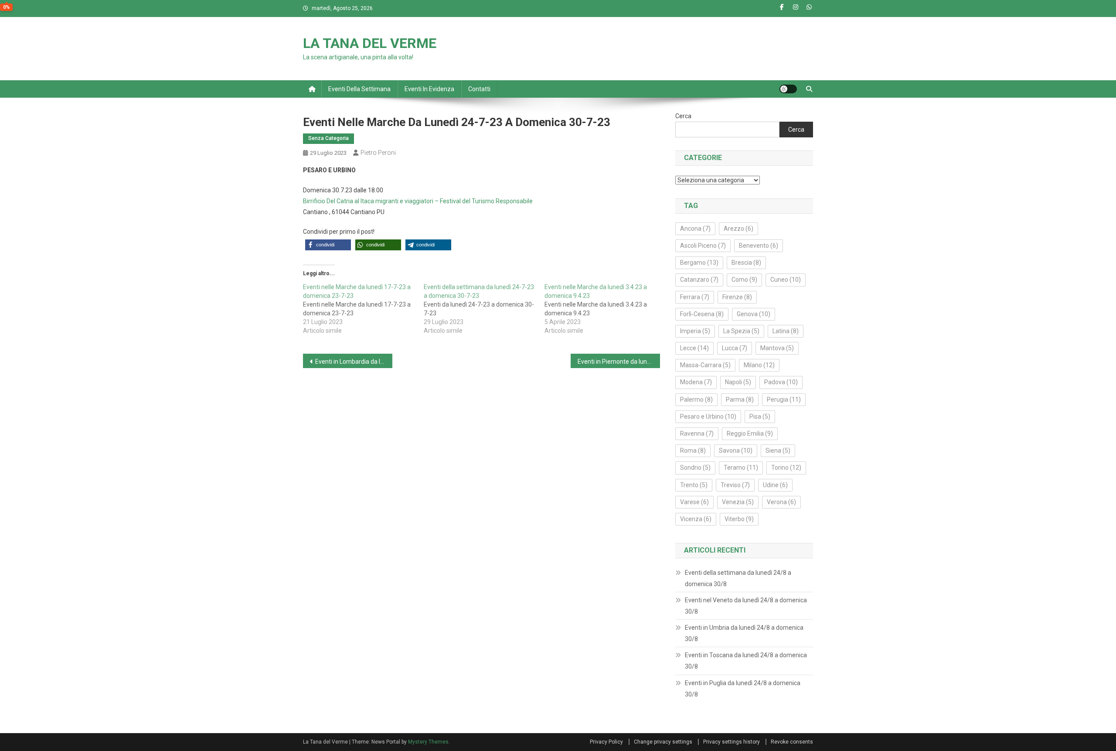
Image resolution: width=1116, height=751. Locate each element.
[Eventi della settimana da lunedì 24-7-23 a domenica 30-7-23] (484, 309)
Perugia (784, 399)
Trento (694, 484)
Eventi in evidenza (429, 88)
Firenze (737, 297)
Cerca (683, 116)
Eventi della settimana (359, 88)
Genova (753, 314)
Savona (735, 450)
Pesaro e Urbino (708, 416)
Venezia (738, 501)
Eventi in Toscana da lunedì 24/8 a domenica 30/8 (746, 661)
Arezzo (738, 228)
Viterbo (739, 518)
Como (744, 279)
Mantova (777, 348)
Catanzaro (699, 279)
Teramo (741, 467)
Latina (785, 331)
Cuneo (785, 279)
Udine (775, 484)
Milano (759, 365)
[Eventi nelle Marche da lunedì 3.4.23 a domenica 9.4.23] (604, 309)
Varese (694, 501)
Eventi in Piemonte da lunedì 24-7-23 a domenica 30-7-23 (619, 361)
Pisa (759, 416)
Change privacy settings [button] (663, 742)
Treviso (735, 484)
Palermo (696, 399)
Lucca (734, 348)
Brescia (746, 262)
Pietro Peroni (378, 152)
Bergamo (699, 262)
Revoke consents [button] (792, 742)
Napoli (738, 382)
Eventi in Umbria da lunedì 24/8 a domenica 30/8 (744, 633)
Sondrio (695, 467)
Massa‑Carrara (705, 365)
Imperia (695, 331)
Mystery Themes (428, 742)
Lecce (694, 348)
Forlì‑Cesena (702, 314)
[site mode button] (788, 89)
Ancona (695, 228)
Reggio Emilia (750, 433)
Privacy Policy (606, 742)
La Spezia (741, 331)
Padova (781, 382)
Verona (781, 501)
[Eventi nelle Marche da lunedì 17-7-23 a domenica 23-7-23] (363, 309)
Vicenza (695, 518)
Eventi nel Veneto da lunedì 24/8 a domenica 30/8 (746, 606)
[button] (328, 244)
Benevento (758, 245)
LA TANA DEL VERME (369, 43)
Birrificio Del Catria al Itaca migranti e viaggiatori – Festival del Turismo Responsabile (418, 201)
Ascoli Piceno (703, 245)
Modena (696, 382)
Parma (740, 399)
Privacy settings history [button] (731, 742)
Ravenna (697, 433)
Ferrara (694, 297)
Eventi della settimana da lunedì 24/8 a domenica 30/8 (738, 578)
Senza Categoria (328, 138)
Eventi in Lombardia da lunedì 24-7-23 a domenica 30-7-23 (353, 361)
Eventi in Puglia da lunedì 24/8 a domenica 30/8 (742, 688)
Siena (778, 450)
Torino (786, 467)
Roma (693, 450)
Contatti (479, 88)
